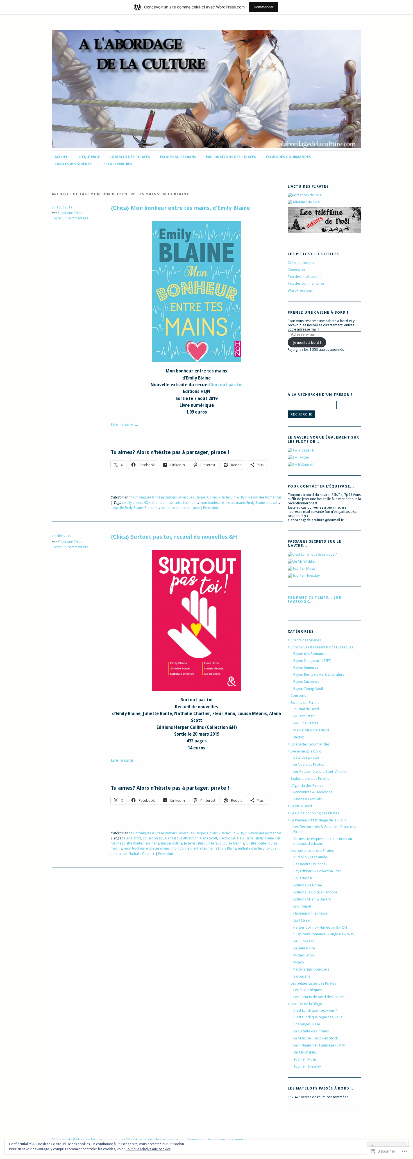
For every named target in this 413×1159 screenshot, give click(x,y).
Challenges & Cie (306, 1024)
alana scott (132, 838)
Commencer (264, 7)
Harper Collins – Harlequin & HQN (320, 927)
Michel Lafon (303, 955)
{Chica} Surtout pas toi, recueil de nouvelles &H (174, 537)
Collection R (302, 878)
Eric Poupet (302, 906)
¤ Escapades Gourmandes (309, 744)
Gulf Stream (302, 920)
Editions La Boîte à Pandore (315, 892)
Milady (298, 962)
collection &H (153, 838)
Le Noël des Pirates (308, 764)
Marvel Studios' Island (311, 730)
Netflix (298, 737)
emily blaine (133, 503)
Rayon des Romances (265, 497)
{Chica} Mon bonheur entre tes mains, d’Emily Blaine (180, 208)
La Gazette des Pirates (311, 1031)
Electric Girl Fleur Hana (236, 838)
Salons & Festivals (307, 799)
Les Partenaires (116, 164)
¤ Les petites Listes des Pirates (312, 983)
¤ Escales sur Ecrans (303, 702)
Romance (151, 508)
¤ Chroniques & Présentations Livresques (162, 497)
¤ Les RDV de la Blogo (305, 1004)
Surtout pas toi (226, 384)
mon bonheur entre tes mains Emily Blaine (232, 503)
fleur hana (151, 843)
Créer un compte (301, 262)
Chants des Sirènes (73, 164)
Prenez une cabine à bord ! (318, 312)
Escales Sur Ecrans (178, 157)
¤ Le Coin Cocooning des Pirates (313, 813)
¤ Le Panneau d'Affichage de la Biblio (317, 820)
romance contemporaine (180, 508)
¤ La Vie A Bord (300, 806)
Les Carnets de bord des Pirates (318, 997)
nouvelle (272, 503)
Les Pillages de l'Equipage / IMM (319, 1045)
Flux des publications (304, 277)
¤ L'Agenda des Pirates (305, 785)
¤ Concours (297, 695)
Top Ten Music (305, 1059)
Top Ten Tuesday (307, 1066)
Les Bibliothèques (307, 990)
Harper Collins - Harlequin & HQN (221, 497)
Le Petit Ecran (303, 716)
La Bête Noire (304, 948)
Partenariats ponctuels (311, 969)
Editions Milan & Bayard (312, 899)
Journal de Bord (306, 709)
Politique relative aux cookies (148, 1149)
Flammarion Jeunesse (310, 913)
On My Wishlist (305, 1052)
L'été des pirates (306, 757)
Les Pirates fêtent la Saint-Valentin (320, 771)
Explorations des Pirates (231, 157)
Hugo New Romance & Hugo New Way (323, 934)
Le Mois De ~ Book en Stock (315, 1038)
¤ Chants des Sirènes (304, 640)
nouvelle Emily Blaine (127, 508)
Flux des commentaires (306, 283)
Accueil (62, 157)
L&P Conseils (303, 941)
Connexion (296, 270)
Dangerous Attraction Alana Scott (191, 838)
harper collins (171, 843)
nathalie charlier (250, 848)
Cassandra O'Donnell (310, 864)
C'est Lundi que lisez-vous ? (315, 1010)
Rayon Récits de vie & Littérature (318, 674)
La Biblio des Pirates (130, 157)
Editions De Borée (307, 885)
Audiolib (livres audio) (310, 857)
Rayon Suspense (306, 681)
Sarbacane (301, 976)
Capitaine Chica (70, 213)
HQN (147, 503)
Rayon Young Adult (308, 688)
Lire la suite (125, 424)
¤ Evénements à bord (304, 751)
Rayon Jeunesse (305, 667)
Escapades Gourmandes (288, 157)
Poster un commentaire (70, 218)
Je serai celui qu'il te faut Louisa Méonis (214, 843)
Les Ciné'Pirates (305, 723)
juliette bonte (256, 843)
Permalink (211, 508)
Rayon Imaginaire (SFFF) (312, 661)
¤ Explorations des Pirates (308, 778)
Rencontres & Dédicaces (312, 792)
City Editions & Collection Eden (317, 871)
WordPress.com (300, 290)
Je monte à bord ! (307, 342)
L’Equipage (89, 157)
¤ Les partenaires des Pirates (311, 850)
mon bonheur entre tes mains (175, 503)
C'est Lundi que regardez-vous (317, 1017)
